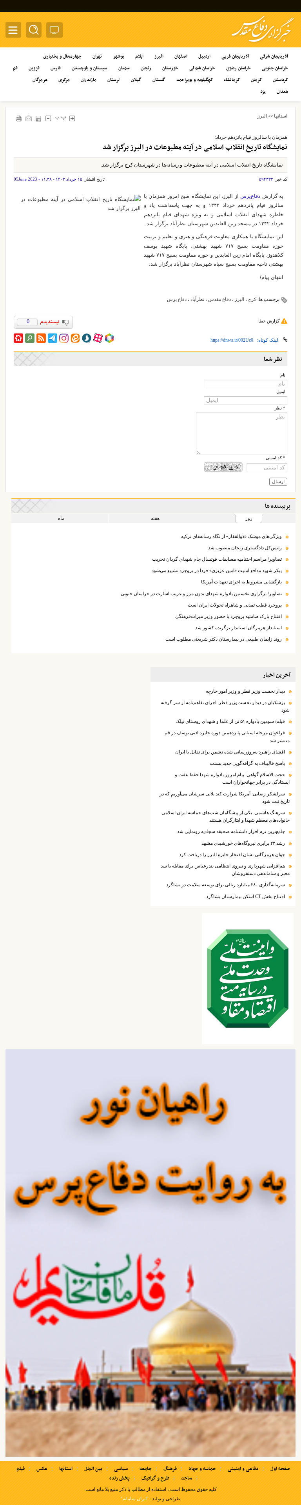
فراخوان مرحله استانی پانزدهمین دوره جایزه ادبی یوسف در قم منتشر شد (227, 736)
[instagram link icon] (64, 338)
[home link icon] (18, 338)
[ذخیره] (38, 118)
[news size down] (48, 118)
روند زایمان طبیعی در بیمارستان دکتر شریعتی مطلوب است (223, 639)
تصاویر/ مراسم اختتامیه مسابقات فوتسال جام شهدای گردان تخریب (217, 559)
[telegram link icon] (52, 338)
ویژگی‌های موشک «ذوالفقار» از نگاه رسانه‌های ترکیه (231, 536)
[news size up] (72, 118)
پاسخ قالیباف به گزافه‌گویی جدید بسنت (247, 763)
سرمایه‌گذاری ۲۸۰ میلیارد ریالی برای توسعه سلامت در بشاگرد (225, 884)
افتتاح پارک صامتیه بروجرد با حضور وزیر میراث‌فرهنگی (228, 616)
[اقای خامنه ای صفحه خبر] (248, 978)
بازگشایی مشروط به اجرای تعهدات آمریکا (241, 582)
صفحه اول (280, 1469)
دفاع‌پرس (250, 196)
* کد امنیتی (275, 458)
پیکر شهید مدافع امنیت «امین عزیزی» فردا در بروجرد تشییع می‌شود (217, 570)
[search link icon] (29, 338)
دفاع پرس (177, 299)
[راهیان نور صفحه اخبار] (150, 1253)
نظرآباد (197, 299)
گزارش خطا (268, 321)
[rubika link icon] (109, 338)
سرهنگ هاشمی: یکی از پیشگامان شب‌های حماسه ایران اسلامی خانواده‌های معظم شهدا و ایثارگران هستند (225, 816)
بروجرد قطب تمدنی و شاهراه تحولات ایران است (235, 605)
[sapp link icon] (86, 338)
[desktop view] (54, 31)
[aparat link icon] (98, 338)
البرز (262, 116)
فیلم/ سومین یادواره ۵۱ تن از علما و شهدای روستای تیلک (230, 721)
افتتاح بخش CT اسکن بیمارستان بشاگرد (245, 896)
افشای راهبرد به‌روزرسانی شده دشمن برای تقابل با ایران (230, 752)
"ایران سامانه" (135, 1498)
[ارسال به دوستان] (28, 118)
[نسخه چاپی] (19, 118)
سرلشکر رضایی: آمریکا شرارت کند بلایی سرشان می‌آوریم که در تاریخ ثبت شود (225, 797)
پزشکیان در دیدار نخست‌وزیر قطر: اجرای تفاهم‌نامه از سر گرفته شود (225, 706)
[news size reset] (60, 118)
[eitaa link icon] (75, 338)
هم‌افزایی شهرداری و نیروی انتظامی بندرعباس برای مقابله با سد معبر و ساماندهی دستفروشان (225, 869)
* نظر (280, 408)
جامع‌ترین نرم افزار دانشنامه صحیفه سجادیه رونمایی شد (231, 831)
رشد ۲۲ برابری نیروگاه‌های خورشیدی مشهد (243, 843)
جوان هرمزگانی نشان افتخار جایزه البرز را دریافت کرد (232, 854)
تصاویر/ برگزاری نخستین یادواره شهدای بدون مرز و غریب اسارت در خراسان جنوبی (201, 593)
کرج (252, 299)
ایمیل (280, 391)
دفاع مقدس (219, 299)
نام (282, 375)
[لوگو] (263, 43)
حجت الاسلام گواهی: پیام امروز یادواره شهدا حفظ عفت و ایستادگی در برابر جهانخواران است (232, 778)
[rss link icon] (41, 338)
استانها (280, 116)
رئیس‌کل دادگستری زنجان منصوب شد (245, 548)
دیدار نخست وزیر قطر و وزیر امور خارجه (245, 691)
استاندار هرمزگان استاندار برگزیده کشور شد (238, 627)
